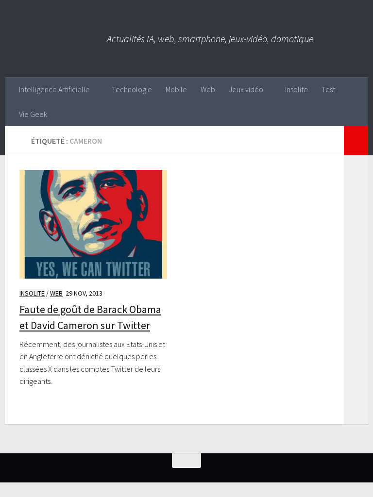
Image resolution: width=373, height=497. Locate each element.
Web (208, 89)
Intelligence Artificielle (54, 89)
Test (328, 89)
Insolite (296, 89)
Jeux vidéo (246, 89)
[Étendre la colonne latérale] (356, 140)
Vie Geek (33, 114)
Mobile (176, 89)
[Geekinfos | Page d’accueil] (55, 38)
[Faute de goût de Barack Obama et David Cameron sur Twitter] (93, 225)
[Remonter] (186, 460)
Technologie (132, 89)
